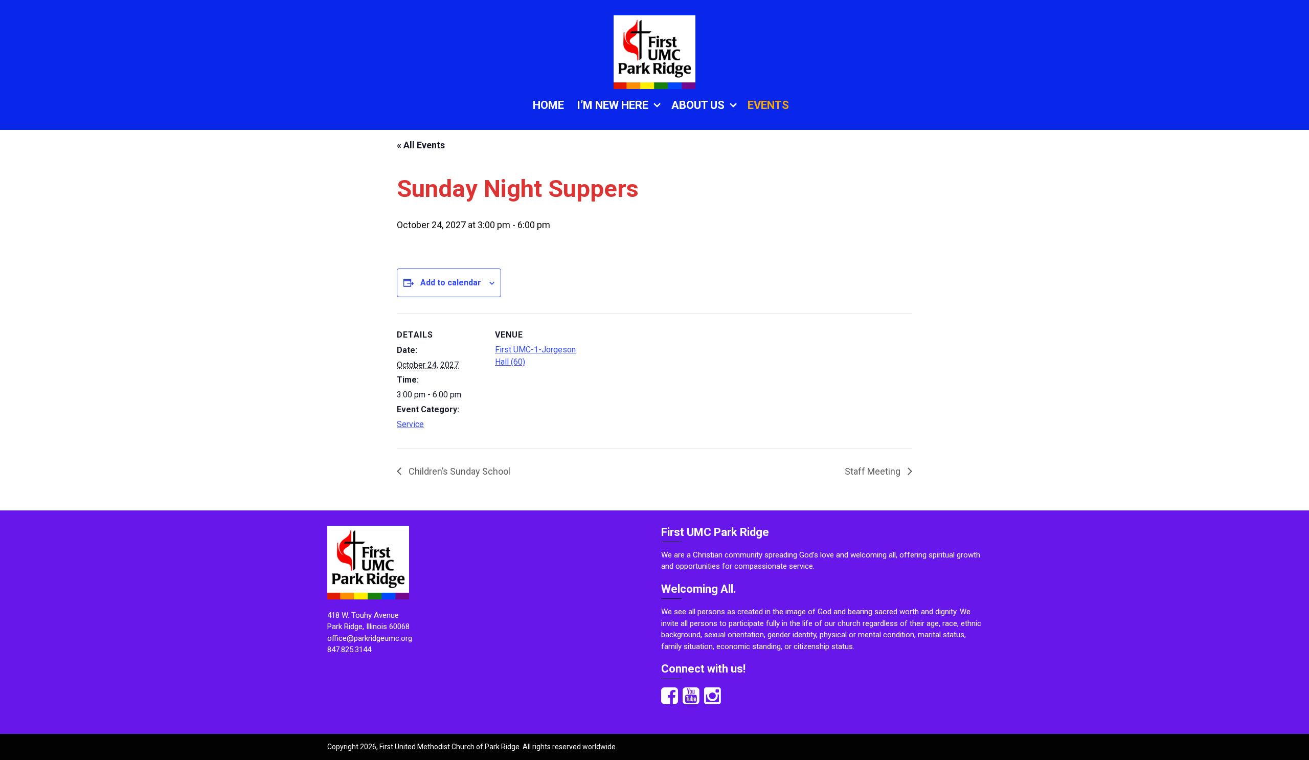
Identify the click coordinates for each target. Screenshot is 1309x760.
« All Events (421, 145)
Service (410, 424)
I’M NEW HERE (612, 105)
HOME (548, 105)
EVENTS (768, 105)
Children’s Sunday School (458, 471)
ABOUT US (698, 105)
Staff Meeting (873, 471)
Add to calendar (450, 282)
